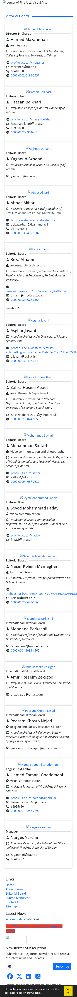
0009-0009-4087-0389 (25, 482)
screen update (15, 919)
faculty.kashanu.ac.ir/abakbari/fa (33, 220)
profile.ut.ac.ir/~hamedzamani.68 (33, 798)
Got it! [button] (68, 991)
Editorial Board (16, 893)
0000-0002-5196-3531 (25, 75)
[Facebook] (10, 977)
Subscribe (62, 966)
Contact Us (13, 902)
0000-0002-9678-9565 (25, 602)
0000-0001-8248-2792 (25, 811)
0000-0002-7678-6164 (25, 300)
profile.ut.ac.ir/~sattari (26, 473)
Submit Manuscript (19, 898)
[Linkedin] (28, 977)
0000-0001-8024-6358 (25, 419)
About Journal (15, 889)
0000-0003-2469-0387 (25, 233)
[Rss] (38, 977)
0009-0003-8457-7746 (25, 361)
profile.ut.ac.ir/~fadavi (25, 535)
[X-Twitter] (19, 977)
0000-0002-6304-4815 (25, 132)
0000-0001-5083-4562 (25, 650)
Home (10, 885)
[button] (41, 993)
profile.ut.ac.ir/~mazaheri (28, 63)
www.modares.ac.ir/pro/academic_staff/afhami (37, 291)
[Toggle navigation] (37, 7)
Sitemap (11, 906)
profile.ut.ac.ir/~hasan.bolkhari (31, 119)
